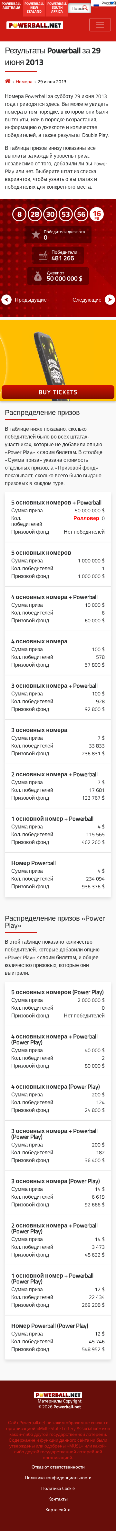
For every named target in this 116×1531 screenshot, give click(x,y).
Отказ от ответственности (58, 1466)
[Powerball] (8, 81)
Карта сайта (58, 1509)
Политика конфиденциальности (58, 1477)
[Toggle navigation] (100, 24)
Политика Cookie (58, 1488)
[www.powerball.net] (34, 25)
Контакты (58, 1498)
